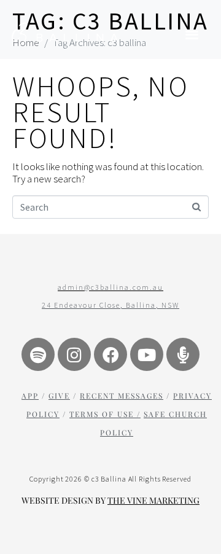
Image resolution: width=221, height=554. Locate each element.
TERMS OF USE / (105, 414)
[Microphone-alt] (183, 354)
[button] (192, 34)
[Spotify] (38, 354)
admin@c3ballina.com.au (110, 287)
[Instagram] (74, 354)
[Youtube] (146, 354)
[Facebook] (110, 354)
